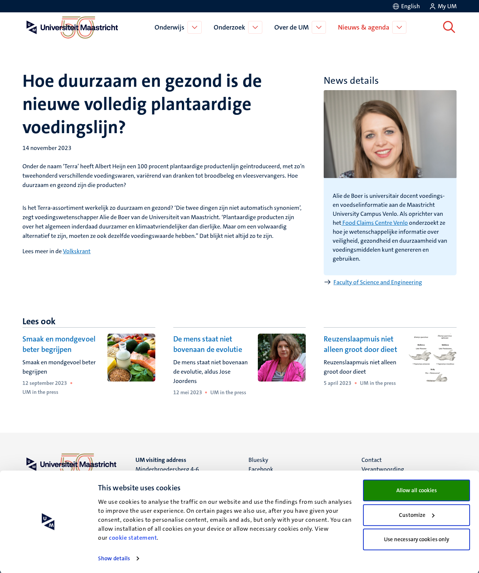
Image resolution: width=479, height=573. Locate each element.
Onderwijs (169, 27)
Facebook (260, 469)
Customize (412, 515)
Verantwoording (382, 469)
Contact (371, 460)
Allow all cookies (416, 490)
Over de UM (291, 27)
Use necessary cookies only (416, 539)
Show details (114, 558)
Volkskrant (77, 251)
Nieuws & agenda (363, 27)
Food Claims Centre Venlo (374, 223)
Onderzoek (229, 27)
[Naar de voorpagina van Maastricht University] (70, 27)
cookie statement (133, 538)
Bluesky (258, 460)
